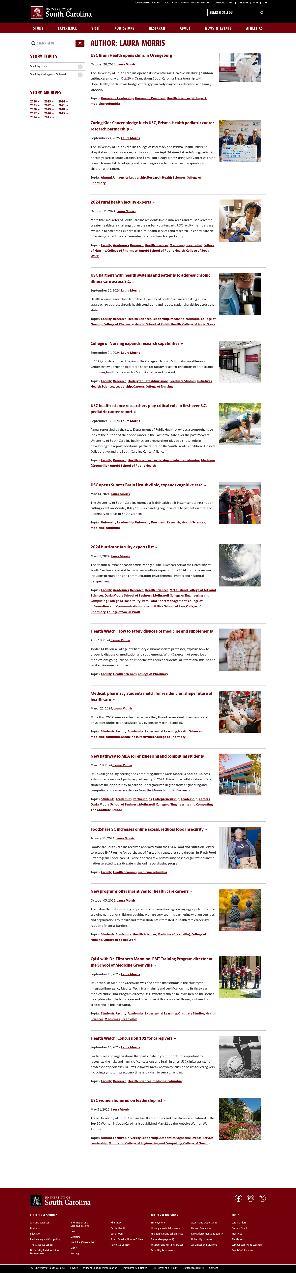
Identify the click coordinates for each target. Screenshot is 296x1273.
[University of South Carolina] (60, 1201)
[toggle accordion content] (80, 66)
